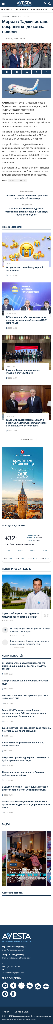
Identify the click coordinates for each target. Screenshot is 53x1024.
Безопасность (39, 9)
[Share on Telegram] (16, 72)
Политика (6, 9)
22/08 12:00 (12, 378)
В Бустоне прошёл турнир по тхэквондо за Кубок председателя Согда (25, 759)
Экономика (21, 9)
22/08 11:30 (12, 430)
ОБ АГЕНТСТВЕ (22, 1011)
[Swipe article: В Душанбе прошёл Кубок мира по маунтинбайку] (26, 858)
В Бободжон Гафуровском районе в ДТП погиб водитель (24, 744)
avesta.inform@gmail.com (13, 972)
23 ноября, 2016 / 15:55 (13, 38)
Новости (15, 16)
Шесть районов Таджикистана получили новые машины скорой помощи (29, 642)
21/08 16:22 (8, 812)
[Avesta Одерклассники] (13, 994)
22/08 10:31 (8, 751)
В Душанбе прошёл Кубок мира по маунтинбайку (26, 874)
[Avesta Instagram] (21, 985)
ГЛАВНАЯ (6, 1011)
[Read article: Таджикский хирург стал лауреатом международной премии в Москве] (26, 592)
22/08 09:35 (8, 780)
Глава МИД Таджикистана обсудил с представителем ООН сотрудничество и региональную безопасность (26, 422)
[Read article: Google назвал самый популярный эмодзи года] (26, 250)
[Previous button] (4, 858)
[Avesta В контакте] (29, 985)
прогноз (22, 180)
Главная (5, 16)
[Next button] (49, 858)
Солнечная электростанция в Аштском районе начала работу (23, 773)
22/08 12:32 (12, 328)
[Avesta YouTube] (5, 985)
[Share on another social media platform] (46, 72)
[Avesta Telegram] (5, 994)
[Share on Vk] (27, 72)
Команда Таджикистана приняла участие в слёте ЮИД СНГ (23, 371)
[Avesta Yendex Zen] (46, 986)
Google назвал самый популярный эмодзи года (24, 269)
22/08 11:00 (8, 736)
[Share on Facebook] (6, 72)
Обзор (8, 263)
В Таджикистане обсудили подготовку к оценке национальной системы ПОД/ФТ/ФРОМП (26, 319)
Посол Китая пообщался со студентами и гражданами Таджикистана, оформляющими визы (26, 804)
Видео (13, 868)
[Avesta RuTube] (38, 986)
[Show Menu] (3, 3)
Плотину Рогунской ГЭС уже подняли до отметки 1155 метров (30, 630)
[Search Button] (49, 3)
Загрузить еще (27, 439)
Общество (10, 366)
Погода (12, 180)
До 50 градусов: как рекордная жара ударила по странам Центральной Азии (26, 729)
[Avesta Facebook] (13, 985)
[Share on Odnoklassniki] (36, 72)
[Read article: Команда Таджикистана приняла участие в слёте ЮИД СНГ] (26, 352)
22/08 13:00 (12, 275)
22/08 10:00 (8, 765)
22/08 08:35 (8, 795)
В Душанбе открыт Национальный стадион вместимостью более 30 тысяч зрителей (25, 788)
